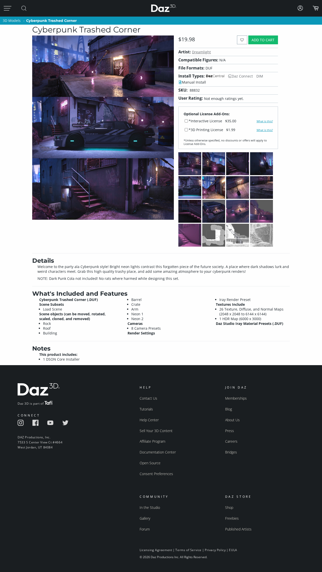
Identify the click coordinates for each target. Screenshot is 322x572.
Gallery (145, 518)
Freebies (232, 518)
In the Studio (150, 507)
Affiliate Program (152, 441)
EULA (233, 550)
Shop (229, 507)
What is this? (265, 121)
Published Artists (238, 529)
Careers (231, 441)
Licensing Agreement (156, 550)
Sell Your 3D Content (156, 430)
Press (229, 430)
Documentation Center (158, 452)
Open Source (150, 463)
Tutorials (146, 409)
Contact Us (148, 398)
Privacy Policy (215, 550)
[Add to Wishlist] (242, 39)
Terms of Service (188, 550)
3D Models (12, 20)
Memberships (236, 398)
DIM (259, 76)
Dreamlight (201, 52)
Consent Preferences (156, 473)
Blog (228, 409)
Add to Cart (263, 39)
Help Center (149, 419)
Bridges (231, 452)
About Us (232, 419)
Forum (145, 529)
